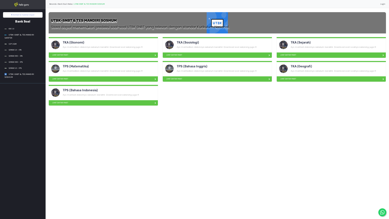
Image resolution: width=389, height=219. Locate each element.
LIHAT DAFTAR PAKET (60, 55)
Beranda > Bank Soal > (58, 4)
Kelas (70, 4)
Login (382, 4)
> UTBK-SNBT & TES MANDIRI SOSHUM (89, 4)
